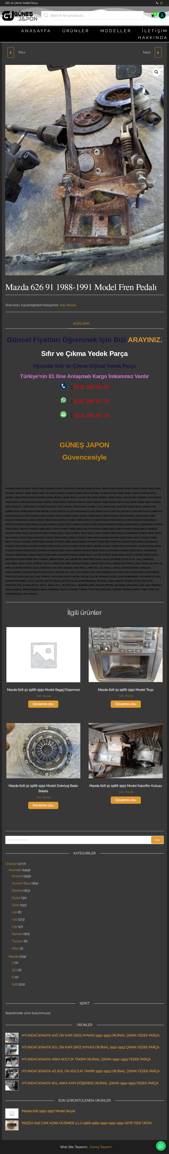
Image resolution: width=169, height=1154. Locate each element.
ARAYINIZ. (145, 340)
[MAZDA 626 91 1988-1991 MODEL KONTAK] (158, 52)
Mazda (71, 305)
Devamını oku (43, 704)
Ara (157, 840)
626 (62, 305)
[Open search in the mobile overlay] (92, 15)
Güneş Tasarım (100, 1147)
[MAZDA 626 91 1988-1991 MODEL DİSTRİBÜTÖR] (10, 52)
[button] (156, 72)
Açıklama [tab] (81, 323)
